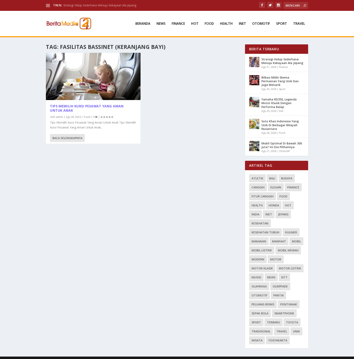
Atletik (257, 178)
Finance (178, 24)
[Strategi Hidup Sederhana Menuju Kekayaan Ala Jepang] (254, 62)
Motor (275, 259)
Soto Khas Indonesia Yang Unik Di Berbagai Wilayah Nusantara (280, 125)
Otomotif (261, 24)
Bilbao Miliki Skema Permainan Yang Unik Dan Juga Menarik (280, 81)
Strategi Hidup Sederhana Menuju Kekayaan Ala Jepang (99, 5)
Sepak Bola (260, 313)
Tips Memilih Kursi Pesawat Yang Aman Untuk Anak (87, 108)
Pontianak (288, 304)
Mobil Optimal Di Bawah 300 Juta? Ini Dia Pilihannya (281, 145)
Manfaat (279, 241)
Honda (274, 205)
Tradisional (261, 331)
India (255, 214)
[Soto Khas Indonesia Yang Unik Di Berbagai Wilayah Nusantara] (254, 124)
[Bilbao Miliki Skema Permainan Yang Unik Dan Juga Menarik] (254, 80)
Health (226, 24)
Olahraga (259, 286)
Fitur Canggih (262, 196)
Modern (258, 259)
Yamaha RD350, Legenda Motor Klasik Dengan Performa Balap (279, 103)
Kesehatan (260, 223)
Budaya (286, 178)
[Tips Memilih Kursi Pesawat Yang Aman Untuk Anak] (93, 76)
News (161, 24)
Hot (195, 24)
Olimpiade (280, 286)
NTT (284, 277)
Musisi (256, 277)
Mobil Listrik (262, 250)
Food (209, 24)
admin (59, 117)
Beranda (142, 24)
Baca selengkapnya (67, 138)
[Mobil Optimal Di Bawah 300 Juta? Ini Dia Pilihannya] (254, 146)
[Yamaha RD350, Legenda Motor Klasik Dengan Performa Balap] (254, 102)
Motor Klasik (262, 268)
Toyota (292, 322)
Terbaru (273, 322)
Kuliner (291, 232)
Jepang (283, 214)
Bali (272, 178)
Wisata (257, 340)
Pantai (278, 295)
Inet (242, 24)
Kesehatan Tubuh (265, 232)
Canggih (258, 187)
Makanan (259, 241)
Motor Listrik (290, 268)
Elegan (275, 187)
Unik (296, 331)
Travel (299, 24)
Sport (281, 24)
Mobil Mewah (288, 250)
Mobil (296, 241)
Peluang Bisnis (263, 304)
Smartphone (284, 313)
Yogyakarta (277, 340)
